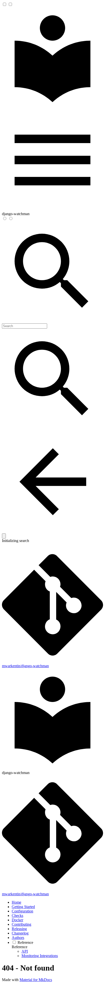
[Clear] (4, 536)
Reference (19, 947)
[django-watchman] (52, 107)
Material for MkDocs (36, 980)
